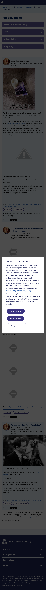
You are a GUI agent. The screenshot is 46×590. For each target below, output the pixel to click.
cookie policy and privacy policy (18, 291)
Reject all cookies (15, 318)
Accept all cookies (15, 311)
